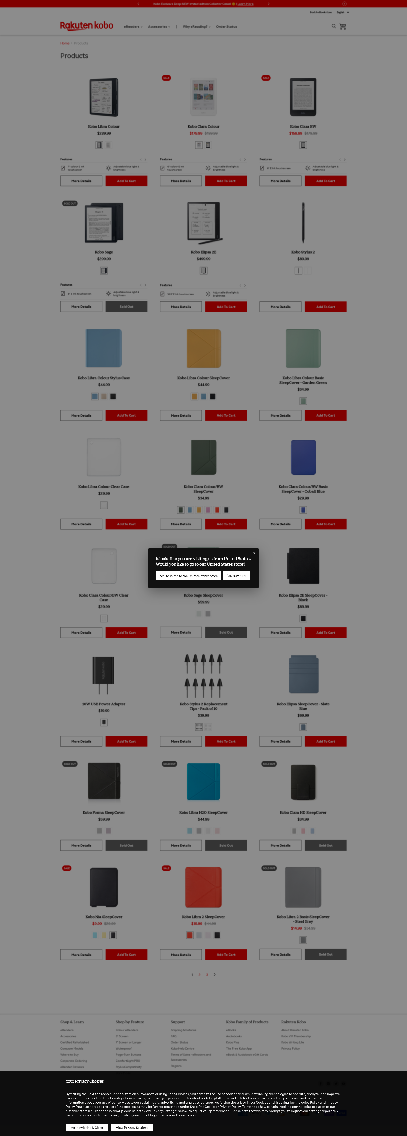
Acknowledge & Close (87, 1127)
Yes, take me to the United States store (188, 576)
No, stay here (237, 575)
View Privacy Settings (132, 1127)
